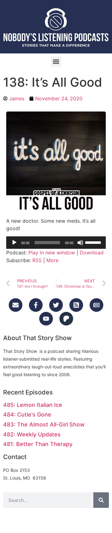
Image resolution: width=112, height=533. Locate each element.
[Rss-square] (76, 305)
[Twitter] (56, 305)
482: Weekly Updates (32, 434)
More (52, 260)
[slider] (94, 242)
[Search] (101, 500)
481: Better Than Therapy (37, 444)
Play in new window (51, 252)
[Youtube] (46, 319)
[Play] (14, 242)
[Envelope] (15, 305)
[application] (56, 242)
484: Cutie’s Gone (27, 414)
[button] (56, 62)
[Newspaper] (96, 305)
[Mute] (80, 242)
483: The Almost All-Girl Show (44, 424)
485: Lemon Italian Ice (32, 405)
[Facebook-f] (36, 305)
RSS (37, 260)
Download (92, 252)
